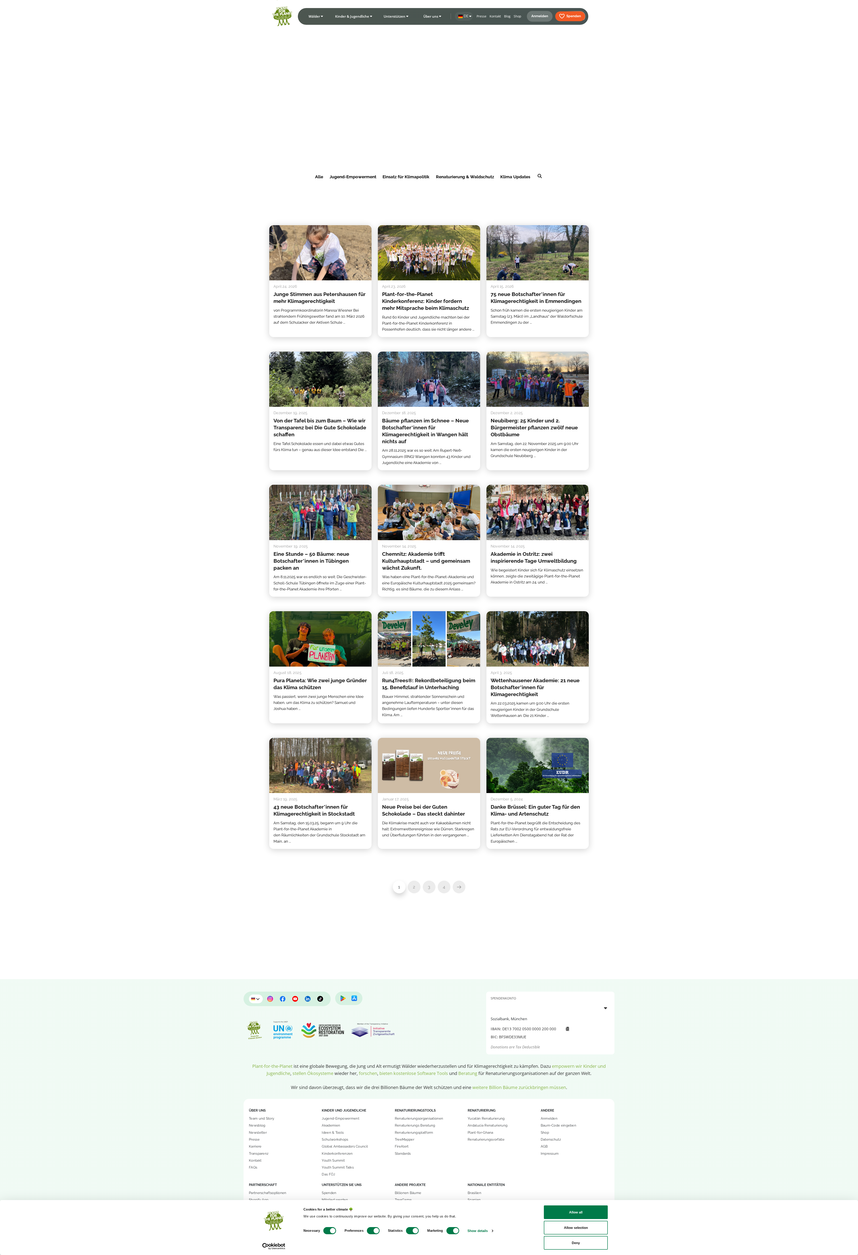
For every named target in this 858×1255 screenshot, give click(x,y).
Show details (477, 1231)
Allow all (576, 1212)
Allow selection (576, 1228)
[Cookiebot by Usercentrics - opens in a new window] (273, 1246)
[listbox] (550, 1008)
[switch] (373, 1230)
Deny (576, 1243)
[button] (315, 16)
